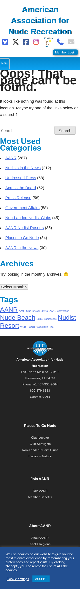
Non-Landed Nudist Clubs (28, 218)
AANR (10, 158)
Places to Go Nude (22, 238)
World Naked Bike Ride (41, 327)
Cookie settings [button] (18, 579)
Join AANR (40, 491)
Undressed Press (20, 178)
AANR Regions (40, 544)
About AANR (40, 538)
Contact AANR (40, 397)
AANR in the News (21, 247)
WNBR (24, 327)
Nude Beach (17, 317)
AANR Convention (59, 311)
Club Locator (40, 437)
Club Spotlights (40, 444)
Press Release (18, 198)
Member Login (65, 52)
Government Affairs (22, 208)
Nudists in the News (23, 168)
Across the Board (20, 188)
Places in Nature (40, 456)
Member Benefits (40, 497)
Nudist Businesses (46, 319)
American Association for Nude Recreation (40, 20)
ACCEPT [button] (41, 579)
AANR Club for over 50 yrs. (33, 311)
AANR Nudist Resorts (24, 228)
